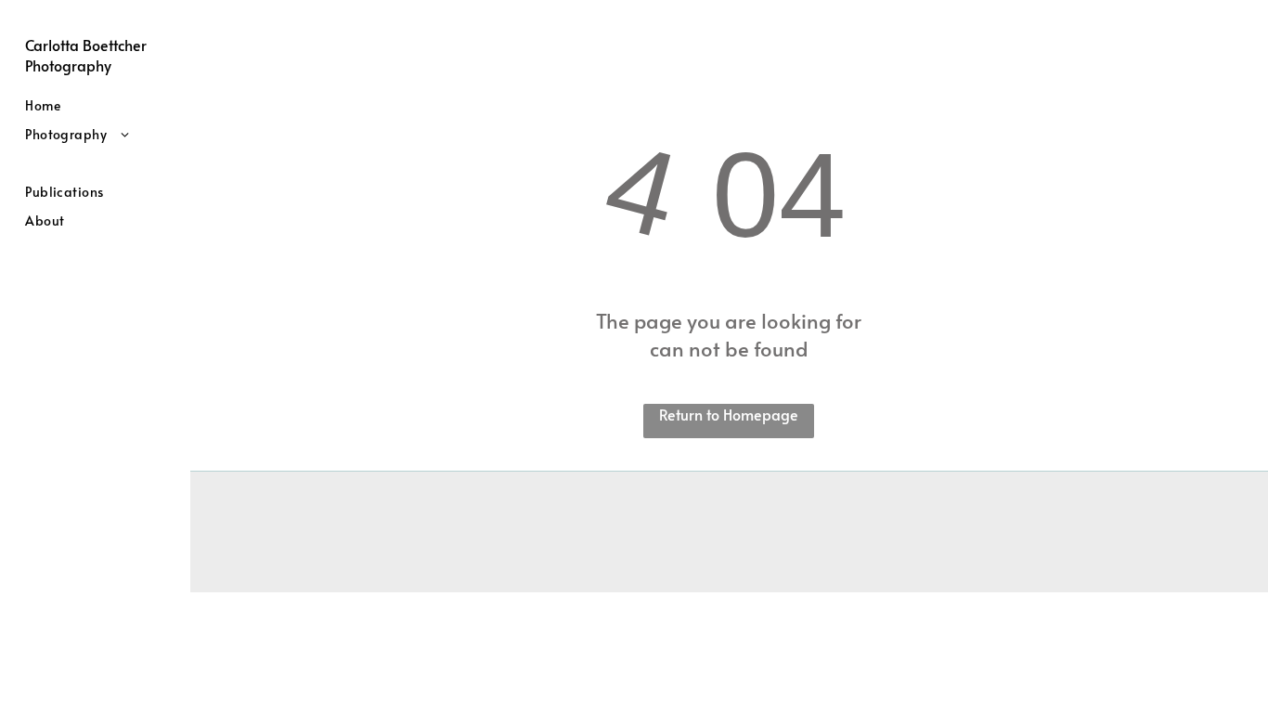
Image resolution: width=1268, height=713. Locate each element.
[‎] (100, 163)
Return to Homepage (728, 414)
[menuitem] (100, 105)
